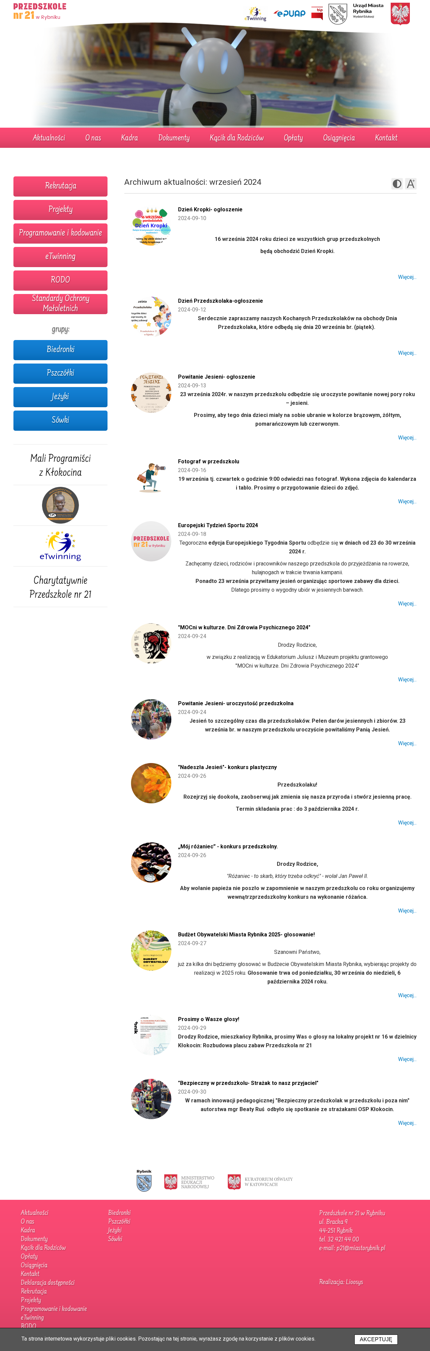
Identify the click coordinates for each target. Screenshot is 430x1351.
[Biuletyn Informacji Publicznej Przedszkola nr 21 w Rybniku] (317, 13)
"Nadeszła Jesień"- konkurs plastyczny (227, 767)
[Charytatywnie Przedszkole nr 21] (60, 586)
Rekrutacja (60, 186)
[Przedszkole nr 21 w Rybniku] (40, 10)
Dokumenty (174, 138)
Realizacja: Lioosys (341, 1282)
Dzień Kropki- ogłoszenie (210, 209)
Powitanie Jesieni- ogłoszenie (216, 377)
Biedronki (61, 350)
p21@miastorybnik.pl (361, 1248)
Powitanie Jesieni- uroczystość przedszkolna (236, 703)
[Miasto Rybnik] (144, 1182)
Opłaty (293, 138)
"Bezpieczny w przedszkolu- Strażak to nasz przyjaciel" (248, 1083)
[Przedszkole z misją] (60, 505)
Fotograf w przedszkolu (208, 461)
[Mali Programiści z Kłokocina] (60, 464)
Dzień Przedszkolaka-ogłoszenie (220, 301)
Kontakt (386, 138)
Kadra (129, 138)
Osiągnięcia (339, 138)
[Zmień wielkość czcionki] (411, 183)
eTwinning (60, 257)
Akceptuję (376, 1339)
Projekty (60, 210)
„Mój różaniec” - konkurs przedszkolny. (228, 846)
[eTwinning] (60, 546)
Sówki (60, 420)
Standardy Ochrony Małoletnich (60, 304)
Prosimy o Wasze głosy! (208, 1019)
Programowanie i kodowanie (60, 233)
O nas (93, 138)
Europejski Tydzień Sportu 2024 (218, 525)
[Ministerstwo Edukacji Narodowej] (189, 1182)
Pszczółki (60, 373)
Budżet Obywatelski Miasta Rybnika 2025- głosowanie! (246, 934)
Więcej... (407, 277)
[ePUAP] (289, 13)
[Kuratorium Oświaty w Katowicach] (260, 1182)
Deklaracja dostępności (48, 1283)
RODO (60, 280)
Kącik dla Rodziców (237, 138)
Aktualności (49, 138)
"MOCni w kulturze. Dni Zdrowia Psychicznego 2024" (244, 627)
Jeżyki (60, 397)
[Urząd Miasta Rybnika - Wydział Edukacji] (356, 14)
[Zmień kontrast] (397, 183)
